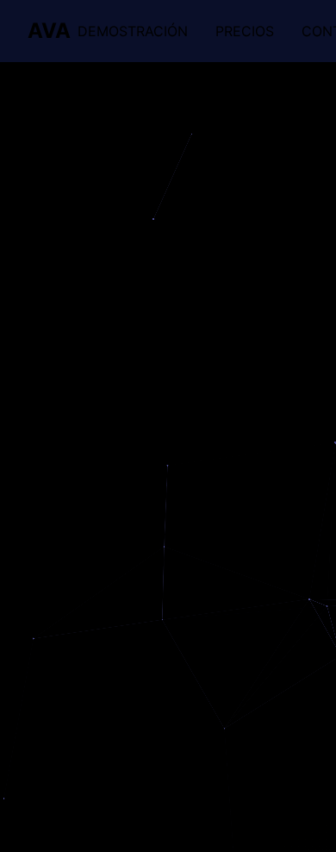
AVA (49, 30)
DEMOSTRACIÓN (133, 31)
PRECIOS (244, 31)
